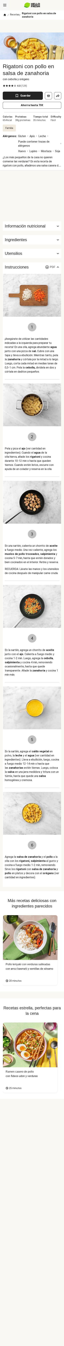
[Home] (5, 15)
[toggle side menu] (5, 5)
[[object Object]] (48, 95)
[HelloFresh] (32, 5)
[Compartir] (57, 95)
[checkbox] (4, 85)
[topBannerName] (32, 26)
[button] (32, 240)
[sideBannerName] (32, 195)
